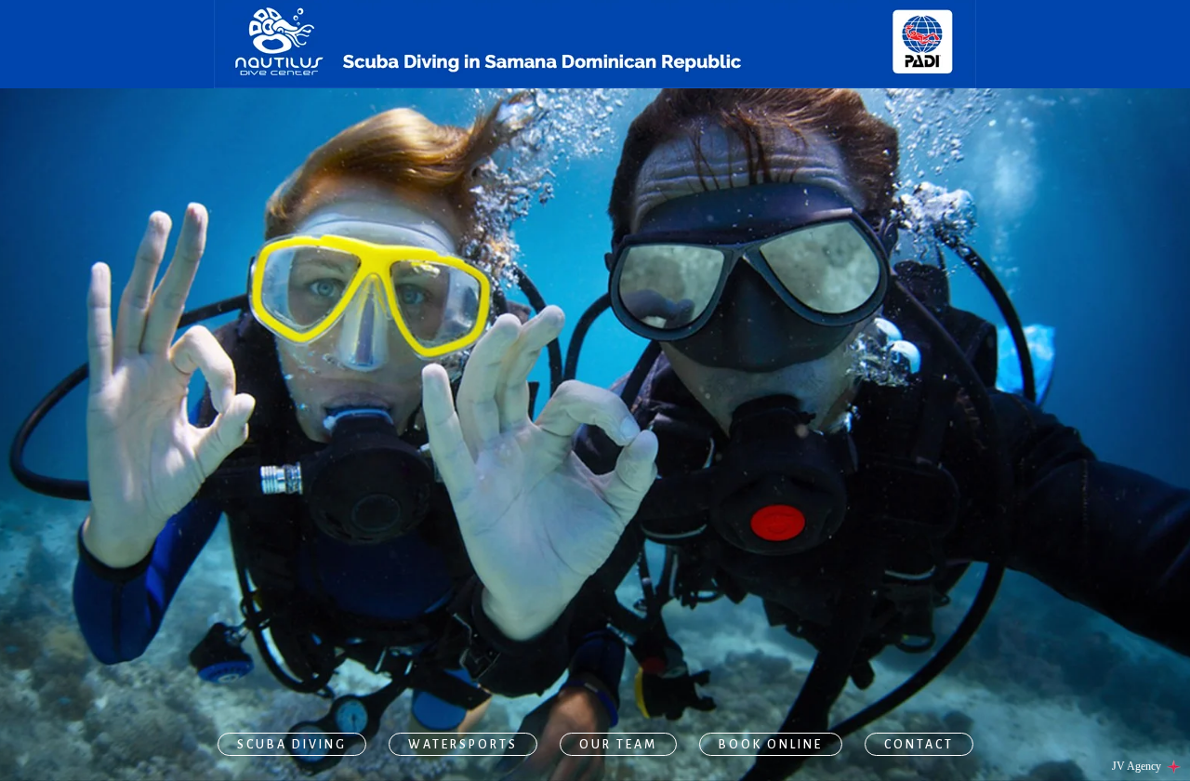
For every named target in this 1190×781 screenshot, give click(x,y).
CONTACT (919, 744)
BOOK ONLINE (771, 744)
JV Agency (1138, 766)
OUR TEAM (618, 744)
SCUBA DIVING (292, 744)
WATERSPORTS (463, 744)
